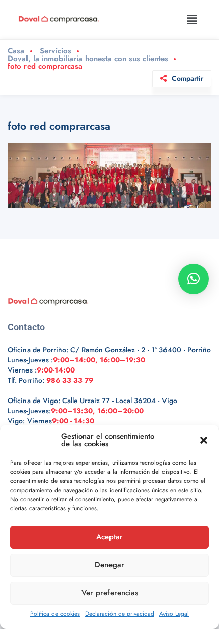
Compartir (187, 78)
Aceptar (109, 536)
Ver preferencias (109, 592)
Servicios (55, 51)
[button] (204, 440)
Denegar (109, 564)
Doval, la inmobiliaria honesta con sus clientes (88, 59)
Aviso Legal (174, 613)
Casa (16, 51)
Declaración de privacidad (119, 613)
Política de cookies (55, 613)
